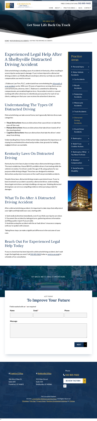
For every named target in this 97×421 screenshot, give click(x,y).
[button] (95, 407)
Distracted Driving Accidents (78, 120)
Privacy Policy (41, 401)
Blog (80, 8)
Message (13, 321)
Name (12, 310)
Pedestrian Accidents (78, 95)
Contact (87, 8)
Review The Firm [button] (73, 381)
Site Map (33, 401)
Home (51, 8)
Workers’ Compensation (76, 161)
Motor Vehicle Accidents (77, 73)
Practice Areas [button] (69, 8)
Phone (67, 310)
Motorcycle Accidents (78, 104)
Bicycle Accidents (78, 86)
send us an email (53, 254)
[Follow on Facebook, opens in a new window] (64, 386)
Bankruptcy (77, 138)
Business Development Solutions (57, 401)
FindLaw (72, 401)
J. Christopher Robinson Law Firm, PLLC (44, 399)
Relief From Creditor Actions (77, 145)
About (57, 8)
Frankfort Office (16, 373)
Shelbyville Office (44, 373)
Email (35, 310)
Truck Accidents (80, 111)
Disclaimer (25, 401)
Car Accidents (79, 79)
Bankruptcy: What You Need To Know (78, 153)
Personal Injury (78, 67)
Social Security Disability (77, 169)
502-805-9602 (84, 3)
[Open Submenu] (88, 66)
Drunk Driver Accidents (79, 130)
